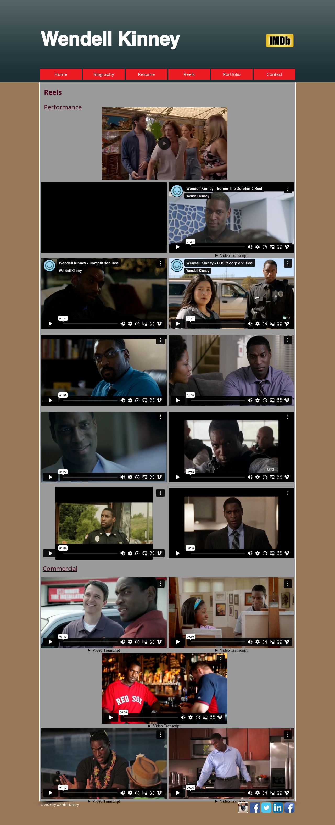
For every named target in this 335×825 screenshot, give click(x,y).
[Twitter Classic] (266, 807)
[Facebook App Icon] (289, 807)
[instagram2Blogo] (243, 807)
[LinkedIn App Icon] (278, 807)
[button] (220, 174)
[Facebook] (255, 807)
